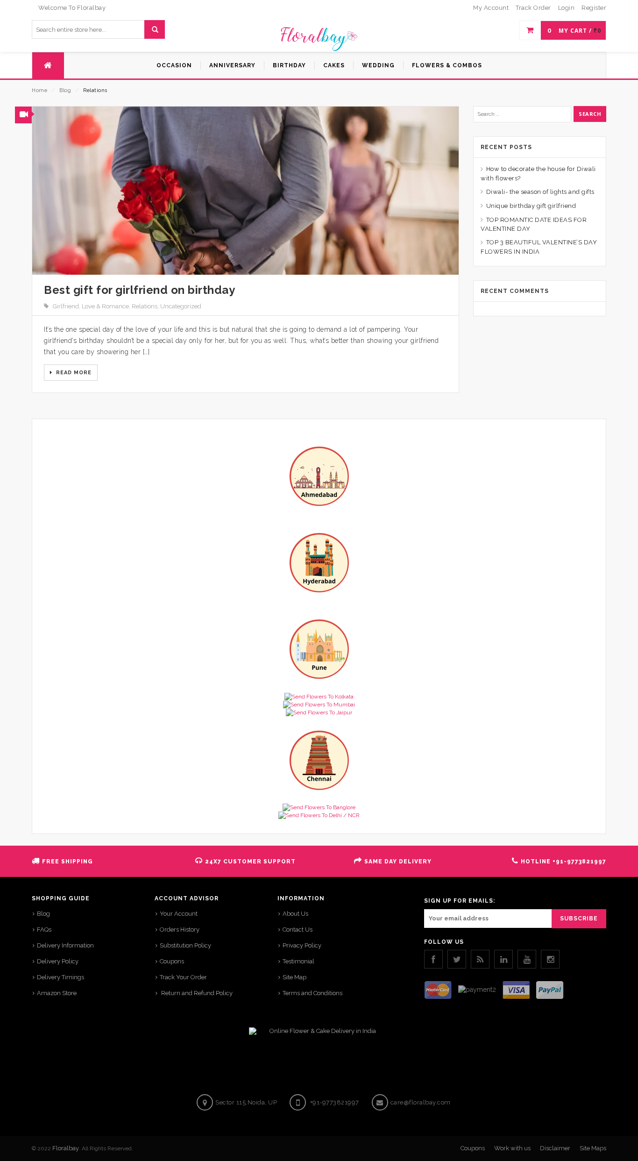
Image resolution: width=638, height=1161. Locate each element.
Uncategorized (180, 306)
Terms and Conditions (312, 993)
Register (593, 7)
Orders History (179, 929)
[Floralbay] (319, 37)
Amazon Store (57, 993)
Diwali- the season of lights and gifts (540, 191)
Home (39, 90)
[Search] (154, 29)
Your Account (179, 913)
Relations (144, 306)
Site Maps (593, 1148)
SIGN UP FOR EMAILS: (459, 900)
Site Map (294, 977)
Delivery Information (65, 945)
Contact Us (297, 929)
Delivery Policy (57, 961)
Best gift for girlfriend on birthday (139, 290)
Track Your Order (183, 977)
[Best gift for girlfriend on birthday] (245, 191)
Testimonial (298, 961)
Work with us (512, 1148)
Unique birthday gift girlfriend (531, 205)
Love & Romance (105, 306)
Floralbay (65, 1148)
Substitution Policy (185, 945)
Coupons (172, 961)
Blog (65, 90)
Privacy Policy (302, 945)
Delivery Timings (60, 977)
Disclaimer (555, 1148)
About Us (295, 913)
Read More (73, 373)
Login (566, 7)
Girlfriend (66, 306)
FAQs (44, 929)
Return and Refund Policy (196, 993)
